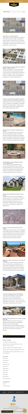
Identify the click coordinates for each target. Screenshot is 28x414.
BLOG (4, 383)
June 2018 (5, 370)
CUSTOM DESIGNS (9, 1)
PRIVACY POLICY (20, 392)
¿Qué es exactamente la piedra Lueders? (13, 99)
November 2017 (6, 378)
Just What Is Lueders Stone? (10, 36)
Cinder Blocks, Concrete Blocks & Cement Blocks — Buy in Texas (14, 67)
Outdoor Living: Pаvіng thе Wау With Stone (12, 228)
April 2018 (5, 374)
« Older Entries (6, 334)
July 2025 (5, 362)
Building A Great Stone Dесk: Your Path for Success (14, 261)
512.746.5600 (20, 1)
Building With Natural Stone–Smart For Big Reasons (14, 319)
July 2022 (5, 366)
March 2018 (5, 376)
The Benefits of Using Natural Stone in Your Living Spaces (13, 163)
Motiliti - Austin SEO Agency (16, 411)
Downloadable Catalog (7, 411)
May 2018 (5, 372)
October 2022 (6, 364)
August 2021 (6, 368)
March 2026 (5, 360)
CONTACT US (11, 392)
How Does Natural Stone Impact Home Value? (13, 195)
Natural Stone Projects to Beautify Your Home (13, 130)
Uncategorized (6, 385)
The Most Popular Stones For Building (13, 294)
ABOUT (4, 392)
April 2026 (5, 358)
